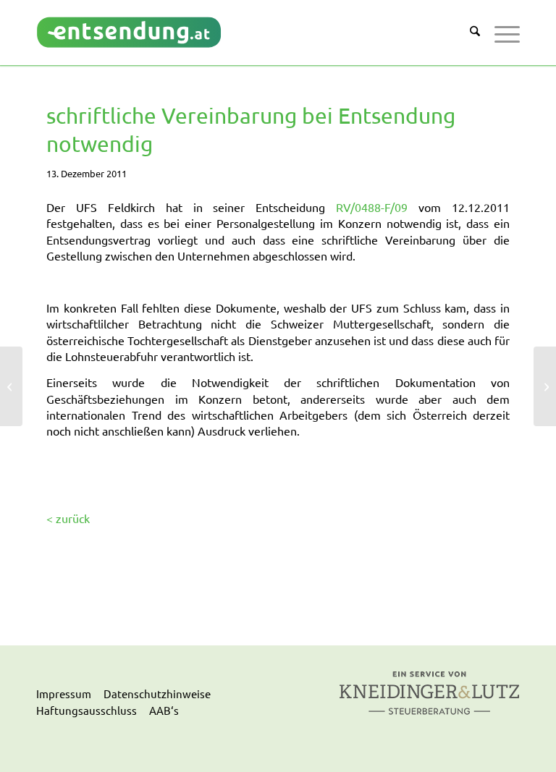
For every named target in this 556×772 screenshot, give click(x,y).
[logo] (129, 32)
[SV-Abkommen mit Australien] (11, 386)
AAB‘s (164, 710)
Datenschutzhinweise (157, 693)
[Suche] (467, 32)
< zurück (68, 518)
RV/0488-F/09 (372, 207)
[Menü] (500, 32)
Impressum (63, 693)
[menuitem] (467, 32)
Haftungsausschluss (86, 710)
